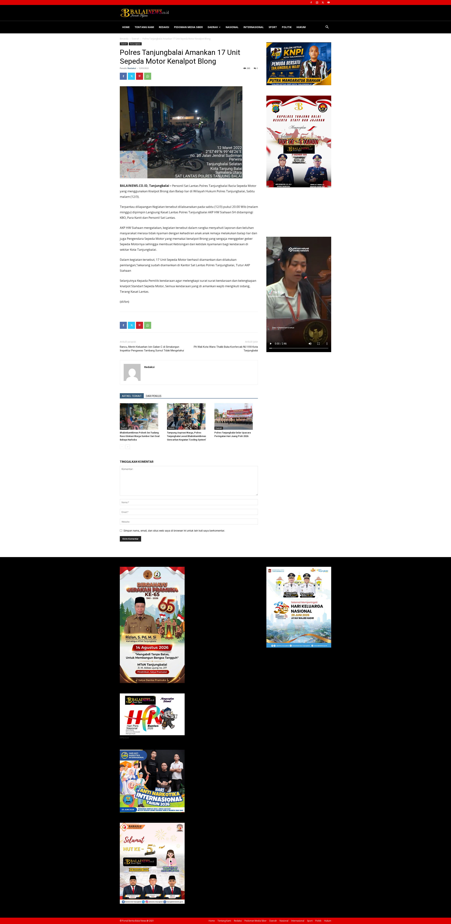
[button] (327, 27)
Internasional (253, 27)
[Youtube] (328, 2)
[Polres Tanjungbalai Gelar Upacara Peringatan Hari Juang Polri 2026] (236, 416)
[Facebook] (311, 2)
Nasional (232, 27)
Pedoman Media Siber (188, 27)
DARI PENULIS (153, 396)
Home (126, 27)
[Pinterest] (139, 76)
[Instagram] (317, 2)
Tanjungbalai (135, 44)
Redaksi (164, 27)
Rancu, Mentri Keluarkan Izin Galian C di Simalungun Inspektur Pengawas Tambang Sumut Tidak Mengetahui (152, 348)
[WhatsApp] (147, 76)
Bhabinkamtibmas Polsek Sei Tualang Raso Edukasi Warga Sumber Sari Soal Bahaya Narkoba (139, 436)
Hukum (301, 27)
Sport (273, 27)
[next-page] (127, 447)
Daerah (213, 27)
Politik (287, 27)
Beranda (124, 38)
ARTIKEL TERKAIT (132, 396)
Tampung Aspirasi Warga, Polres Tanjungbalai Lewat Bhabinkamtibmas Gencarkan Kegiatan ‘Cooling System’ (186, 436)
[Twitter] (322, 2)
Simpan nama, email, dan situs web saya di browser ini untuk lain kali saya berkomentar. (174, 530)
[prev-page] (122, 447)
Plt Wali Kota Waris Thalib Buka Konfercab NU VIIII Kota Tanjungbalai (226, 348)
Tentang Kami (144, 27)
